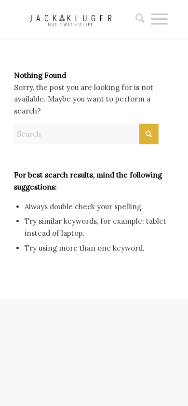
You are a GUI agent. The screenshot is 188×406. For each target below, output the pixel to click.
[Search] (137, 19)
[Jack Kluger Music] (78, 19)
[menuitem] (137, 19)
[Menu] (159, 19)
